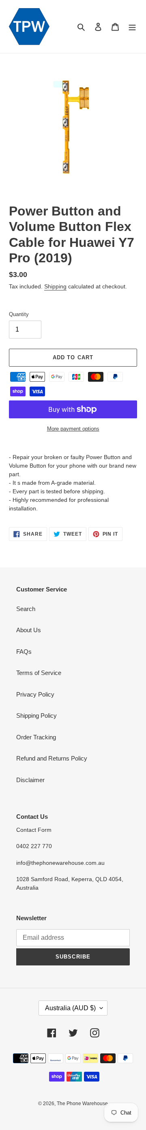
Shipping (55, 286)
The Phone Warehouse (82, 1103)
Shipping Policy (36, 715)
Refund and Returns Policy (51, 758)
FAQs (24, 651)
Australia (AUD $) (70, 1008)
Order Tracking (36, 737)
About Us (28, 630)
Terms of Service (38, 672)
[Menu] (132, 26)
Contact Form (34, 830)
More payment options (73, 429)
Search (25, 608)
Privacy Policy (35, 694)
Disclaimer (30, 779)
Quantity (19, 314)
